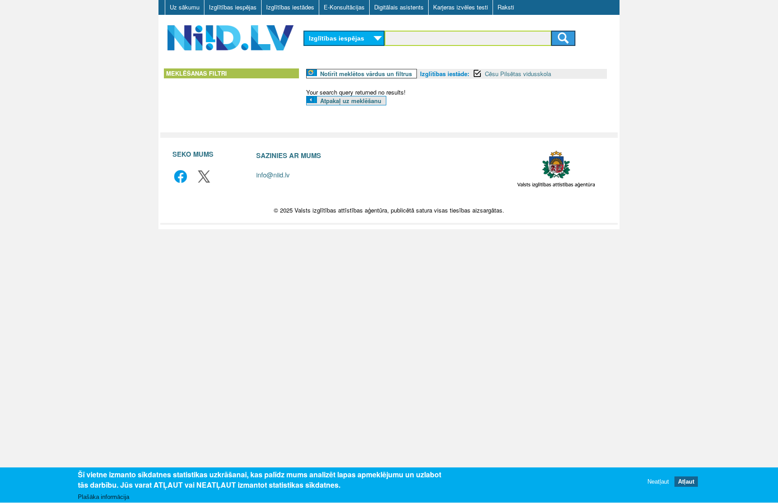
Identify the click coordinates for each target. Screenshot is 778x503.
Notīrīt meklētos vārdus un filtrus (366, 73)
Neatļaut (658, 481)
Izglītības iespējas (233, 7)
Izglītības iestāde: (444, 73)
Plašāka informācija (103, 497)
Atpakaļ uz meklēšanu (350, 100)
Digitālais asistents (399, 7)
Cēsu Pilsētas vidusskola (518, 73)
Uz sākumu (184, 7)
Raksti (506, 7)
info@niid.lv (272, 174)
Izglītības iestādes (290, 7)
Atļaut (686, 481)
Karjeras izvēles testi (460, 7)
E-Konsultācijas (344, 7)
